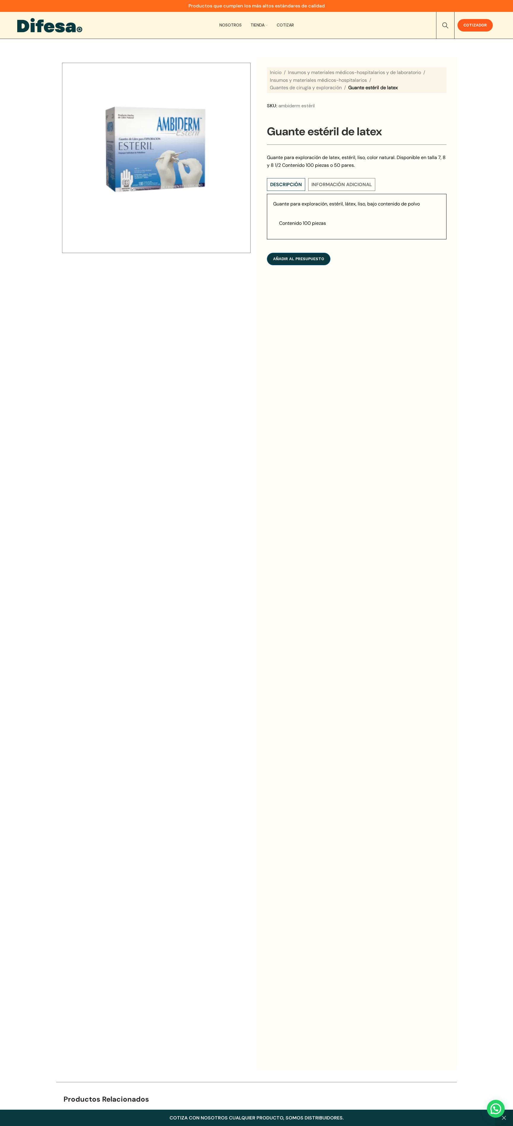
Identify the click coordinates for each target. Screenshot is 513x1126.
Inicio (275, 72)
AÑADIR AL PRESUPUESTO (298, 259)
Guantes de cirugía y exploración (306, 87)
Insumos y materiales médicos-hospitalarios (318, 80)
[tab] (286, 184)
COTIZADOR (475, 25)
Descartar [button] (504, 1118)
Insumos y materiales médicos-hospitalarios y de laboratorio (354, 72)
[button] (496, 1109)
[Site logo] (49, 25)
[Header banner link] (256, 6)
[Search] (445, 25)
